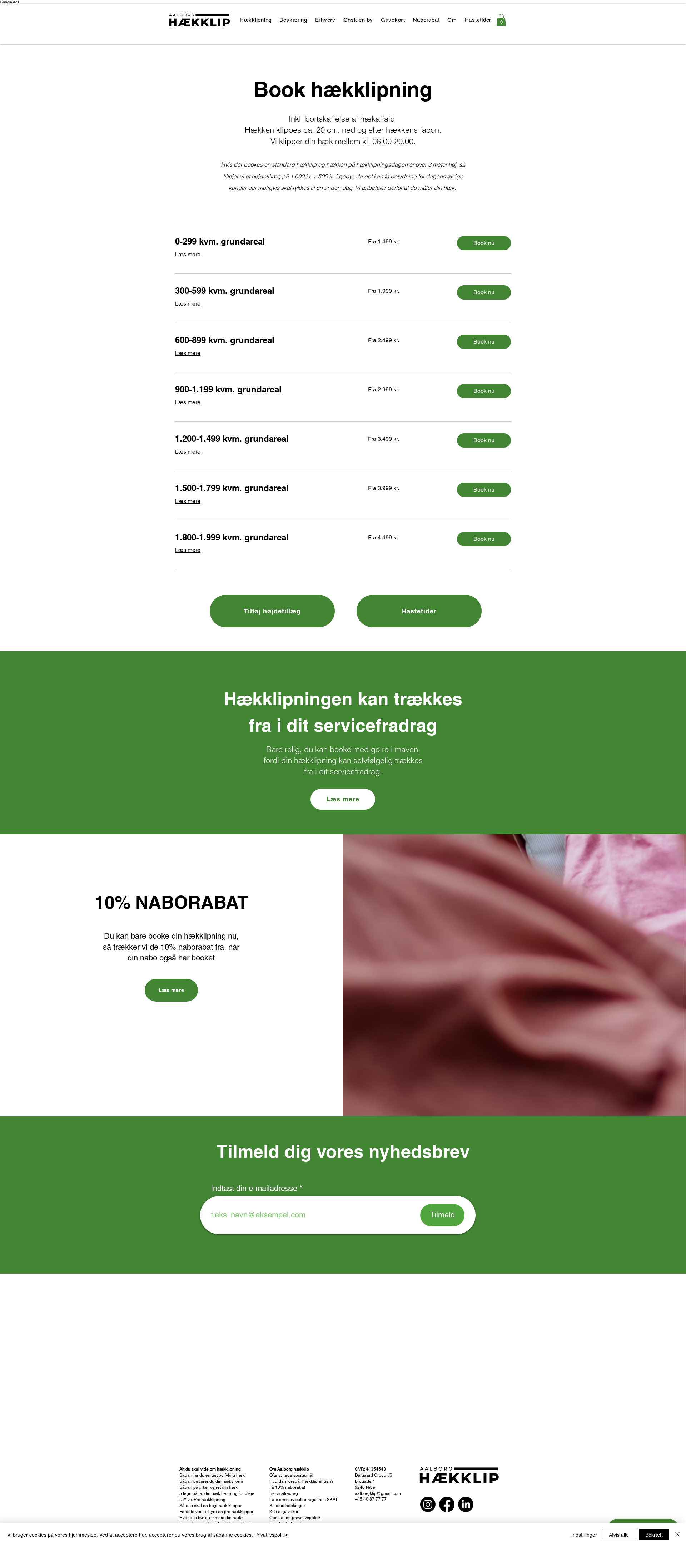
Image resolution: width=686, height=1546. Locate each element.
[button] (484, 243)
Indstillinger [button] (584, 1534)
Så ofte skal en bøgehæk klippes (210, 1505)
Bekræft (654, 1534)
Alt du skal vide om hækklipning (210, 1469)
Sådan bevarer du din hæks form (211, 1481)
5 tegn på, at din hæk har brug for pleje (216, 1493)
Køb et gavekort (284, 1511)
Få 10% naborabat (287, 1487)
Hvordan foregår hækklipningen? (301, 1481)
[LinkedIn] (465, 1504)
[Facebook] (446, 1504)
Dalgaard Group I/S (374, 1475)
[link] (501, 20)
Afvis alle (619, 1534)
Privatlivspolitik (270, 1534)
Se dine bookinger (287, 1505)
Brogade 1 (365, 1481)
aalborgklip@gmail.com (378, 1493)
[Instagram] (428, 1504)
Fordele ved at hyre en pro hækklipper (216, 1511)
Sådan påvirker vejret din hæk (208, 1487)
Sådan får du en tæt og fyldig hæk (212, 1475)
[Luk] (677, 1534)
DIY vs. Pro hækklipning (202, 1499)
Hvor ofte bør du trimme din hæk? (211, 1517)
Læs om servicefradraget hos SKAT (303, 1499)
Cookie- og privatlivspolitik (294, 1517)
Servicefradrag (283, 1493)
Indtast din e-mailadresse (254, 1188)
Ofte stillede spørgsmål (291, 1475)
